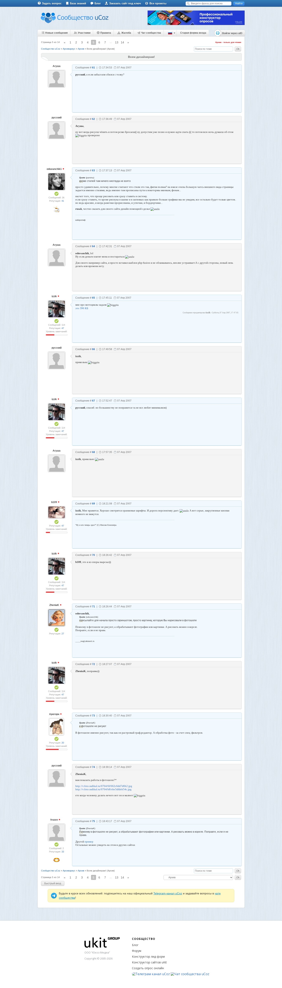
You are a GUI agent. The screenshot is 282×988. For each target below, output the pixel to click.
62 (93, 119)
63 (93, 170)
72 (93, 664)
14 (122, 42)
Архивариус (69, 49)
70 (93, 555)
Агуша (56, 66)
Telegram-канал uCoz (167, 893)
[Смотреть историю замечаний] (50, 334)
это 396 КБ (81, 308)
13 (116, 42)
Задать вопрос (52, 3)
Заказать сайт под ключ (125, 3)
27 (63, 633)
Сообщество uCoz (50, 49)
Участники (84, 32)
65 (93, 297)
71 (93, 606)
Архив (81, 49)
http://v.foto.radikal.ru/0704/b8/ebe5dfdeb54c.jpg (103, 789)
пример (89, 841)
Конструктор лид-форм (148, 956)
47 (63, 328)
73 (93, 715)
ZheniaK (54, 605)
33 (63, 851)
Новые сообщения (56, 32)
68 (93, 452)
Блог (98, 3)
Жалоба (126, 32)
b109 (54, 502)
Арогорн (54, 714)
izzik (54, 296)
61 (93, 67)
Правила (105, 32)
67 (93, 400)
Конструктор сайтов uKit (149, 962)
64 (93, 246)
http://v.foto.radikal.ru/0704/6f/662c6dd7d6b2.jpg (103, 786)
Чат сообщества (151, 32)
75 (93, 821)
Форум (136, 951)
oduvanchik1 (54, 169)
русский (57, 117)
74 (93, 767)
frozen (54, 819)
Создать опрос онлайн (148, 968)
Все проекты (157, 3)
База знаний (78, 3)
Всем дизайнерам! (96, 49)
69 (93, 503)
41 (63, 201)
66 (93, 349)
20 (63, 742)
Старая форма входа (193, 32)
